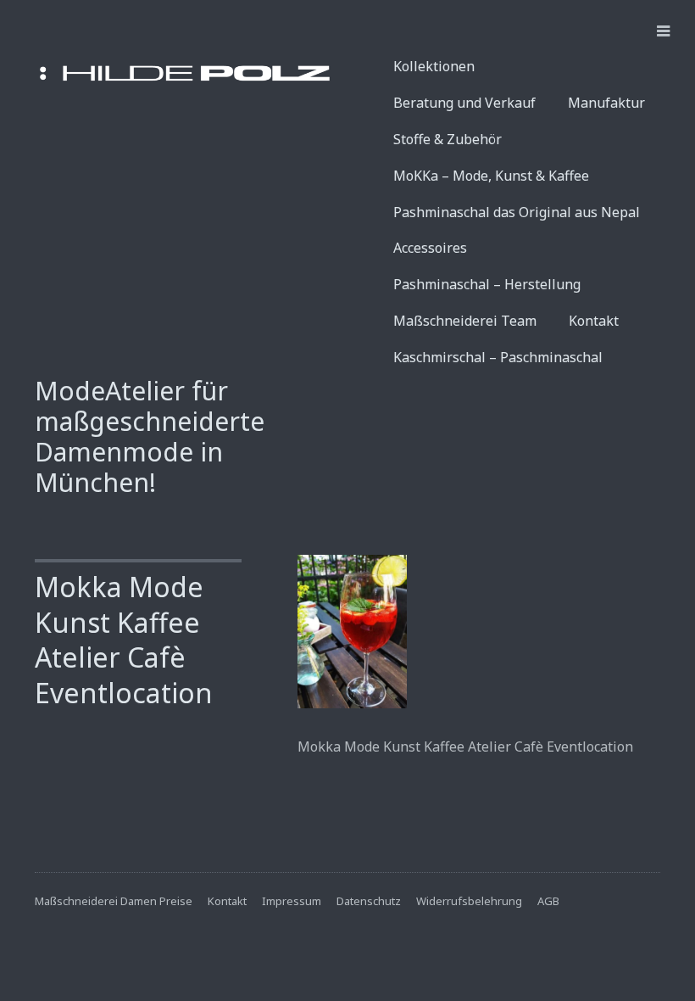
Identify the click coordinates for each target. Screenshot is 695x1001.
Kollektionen (434, 66)
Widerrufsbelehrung (469, 901)
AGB (548, 901)
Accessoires (430, 247)
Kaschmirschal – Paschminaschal (498, 357)
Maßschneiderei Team (465, 320)
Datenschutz (368, 901)
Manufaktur (606, 102)
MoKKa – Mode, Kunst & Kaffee (491, 175)
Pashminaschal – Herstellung (487, 284)
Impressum (291, 901)
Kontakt (594, 320)
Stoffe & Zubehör (447, 139)
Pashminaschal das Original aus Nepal (516, 212)
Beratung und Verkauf (464, 102)
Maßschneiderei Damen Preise (113, 901)
